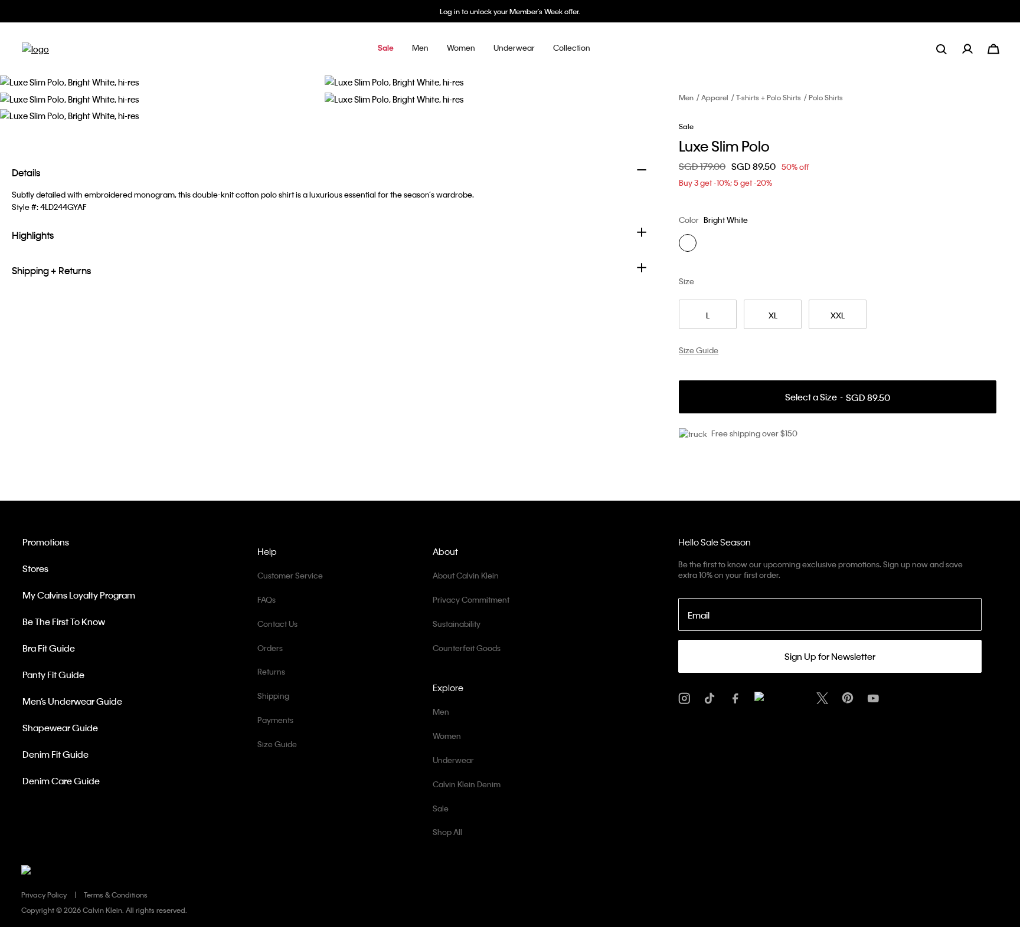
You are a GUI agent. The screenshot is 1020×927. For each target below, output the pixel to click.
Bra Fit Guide (48, 648)
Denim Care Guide (61, 781)
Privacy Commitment (471, 599)
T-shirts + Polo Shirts (768, 97)
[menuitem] (975, 48)
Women (447, 736)
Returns (271, 671)
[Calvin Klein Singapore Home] (35, 52)
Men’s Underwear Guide (72, 701)
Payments (275, 720)
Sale (441, 808)
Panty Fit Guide (53, 675)
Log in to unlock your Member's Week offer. (510, 11)
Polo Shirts (826, 97)
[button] (386, 48)
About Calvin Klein (466, 575)
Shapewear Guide (60, 728)
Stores (35, 568)
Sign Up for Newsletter (829, 656)
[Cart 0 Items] (993, 47)
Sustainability (456, 624)
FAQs (266, 599)
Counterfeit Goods (467, 648)
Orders (270, 648)
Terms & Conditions (116, 894)
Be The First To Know (63, 621)
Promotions (45, 542)
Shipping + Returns (51, 270)
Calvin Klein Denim (467, 784)
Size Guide (277, 744)
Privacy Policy (44, 894)
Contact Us (277, 624)
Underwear (453, 760)
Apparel (714, 97)
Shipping (273, 696)
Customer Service (290, 575)
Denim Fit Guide (55, 754)
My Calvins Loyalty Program (78, 595)
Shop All (447, 832)
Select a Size (837, 397)
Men (686, 97)
